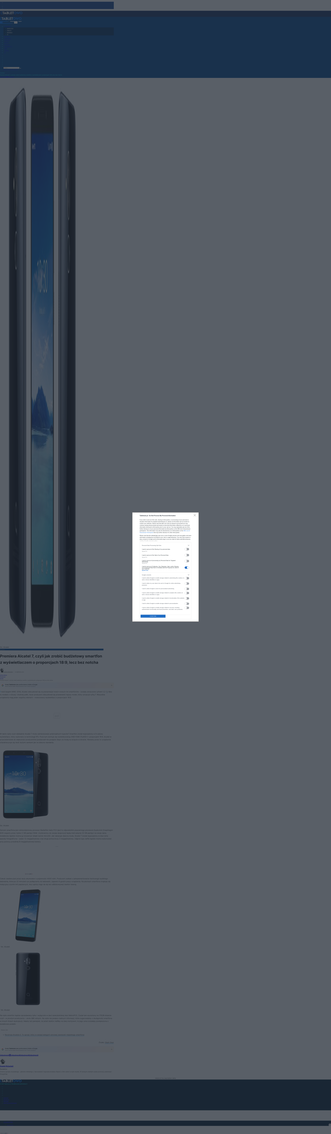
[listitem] (165, 545)
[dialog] (165, 567)
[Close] (195, 515)
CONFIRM (153, 616)
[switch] (187, 549)
